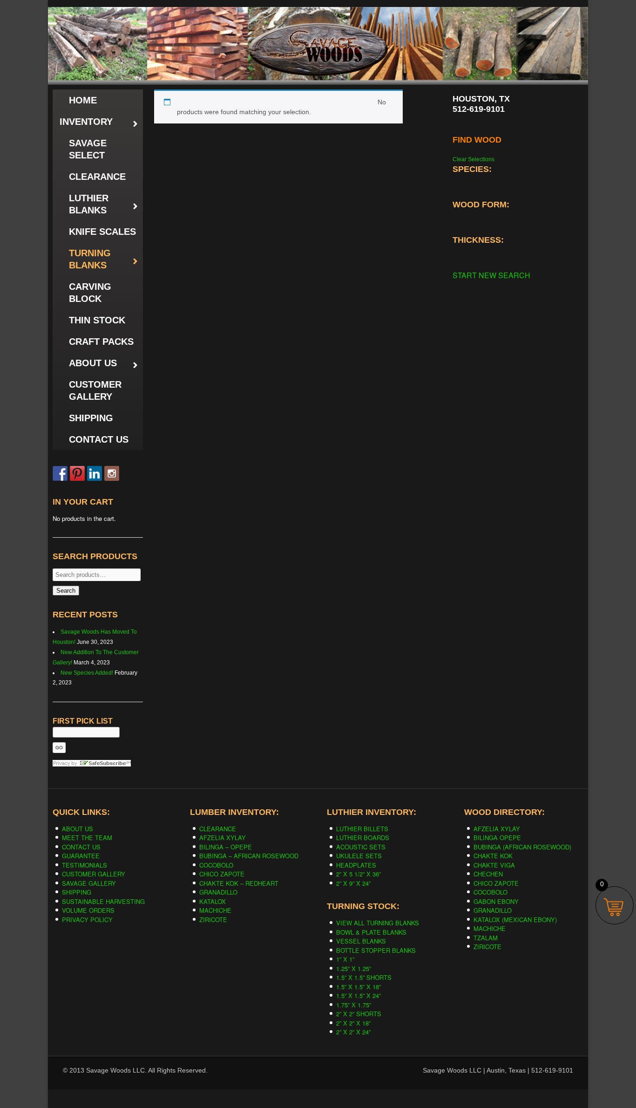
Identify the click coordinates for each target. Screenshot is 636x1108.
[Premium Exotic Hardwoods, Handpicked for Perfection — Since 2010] (318, 27)
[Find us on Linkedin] (94, 473)
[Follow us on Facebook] (60, 473)
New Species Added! (87, 673)
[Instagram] (111, 473)
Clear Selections (473, 159)
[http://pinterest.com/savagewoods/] (77, 473)
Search (65, 590)
